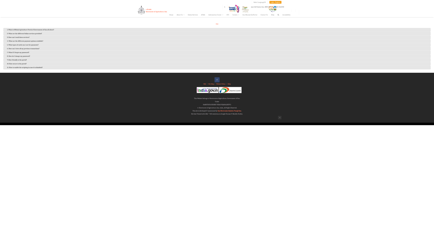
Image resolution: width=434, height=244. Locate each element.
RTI (228, 15)
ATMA (203, 15)
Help (272, 15)
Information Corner (214, 15)
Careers (234, 15)
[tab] (217, 30)
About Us (180, 15)
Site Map (211, 84)
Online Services (193, 15)
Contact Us (264, 15)
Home (171, 15)
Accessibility (286, 15)
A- (225, 7)
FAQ (204, 84)
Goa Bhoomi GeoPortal (250, 15)
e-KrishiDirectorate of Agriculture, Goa (156, 10)
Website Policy (220, 84)
